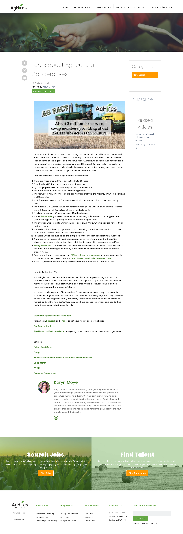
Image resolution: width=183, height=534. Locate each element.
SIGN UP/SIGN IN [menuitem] (162, 7)
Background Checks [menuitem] (68, 521)
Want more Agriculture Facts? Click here (52, 315)
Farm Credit (46, 216)
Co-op (37, 352)
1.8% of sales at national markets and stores (92, 258)
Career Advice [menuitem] (90, 521)
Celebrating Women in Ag (145, 146)
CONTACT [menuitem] (141, 7)
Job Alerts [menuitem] (88, 517)
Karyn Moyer (49, 87)
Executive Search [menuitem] (42, 517)
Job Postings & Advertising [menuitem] (46, 521)
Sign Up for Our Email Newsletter (49, 331)
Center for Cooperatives (45, 373)
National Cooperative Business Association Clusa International (63, 357)
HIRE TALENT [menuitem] (82, 7)
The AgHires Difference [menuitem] (69, 514)
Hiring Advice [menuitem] (65, 517)
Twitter (63, 321)
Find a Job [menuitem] (89, 514)
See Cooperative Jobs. (44, 326)
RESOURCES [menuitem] (103, 7)
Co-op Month (40, 363)
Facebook (50, 321)
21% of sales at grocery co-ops (85, 255)
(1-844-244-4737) (119, 513)
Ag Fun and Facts (46, 91)
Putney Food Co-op (43, 245)
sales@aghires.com (119, 516)
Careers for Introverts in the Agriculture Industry (145, 137)
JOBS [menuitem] (65, 7)
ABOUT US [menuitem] (122, 7)
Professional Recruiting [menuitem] (45, 514)
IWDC (37, 368)
